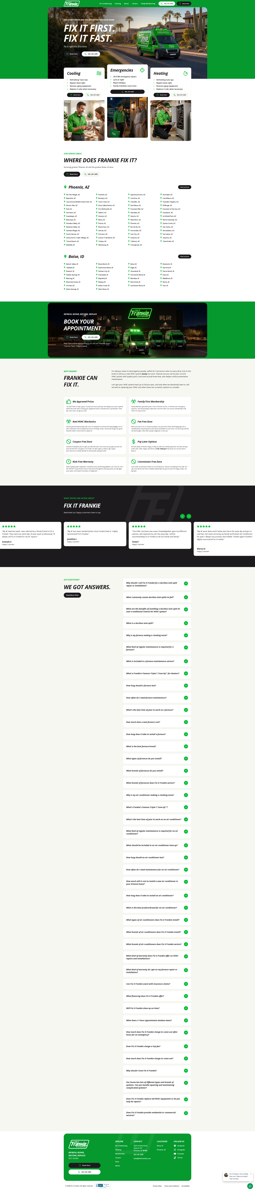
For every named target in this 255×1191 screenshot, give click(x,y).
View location (184, 187)
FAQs (117, 1162)
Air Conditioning (106, 3)
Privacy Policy (157, 1186)
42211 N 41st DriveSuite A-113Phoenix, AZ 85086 (140, 1148)
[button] (188, 516)
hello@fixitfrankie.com (142, 1158)
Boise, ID (160, 1146)
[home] (72, 4)
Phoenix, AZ (161, 1150)
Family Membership (148, 3)
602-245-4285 (138, 1154)
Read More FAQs (72, 595)
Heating (118, 3)
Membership (120, 1154)
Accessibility (186, 1186)
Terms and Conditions (171, 1186)
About (126, 3)
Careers (135, 3)
